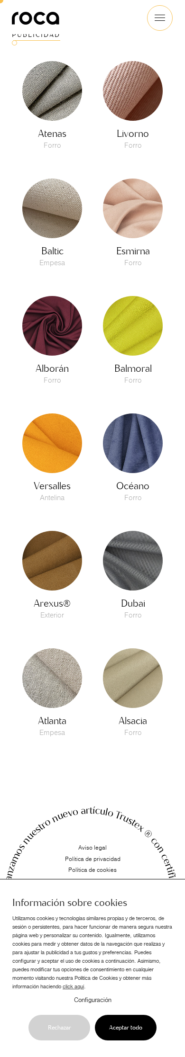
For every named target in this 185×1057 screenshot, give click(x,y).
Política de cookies (92, 870)
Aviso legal (92, 847)
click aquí (73, 986)
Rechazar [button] (59, 1027)
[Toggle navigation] (160, 18)
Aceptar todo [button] (125, 1027)
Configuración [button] (92, 1000)
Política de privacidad (92, 859)
